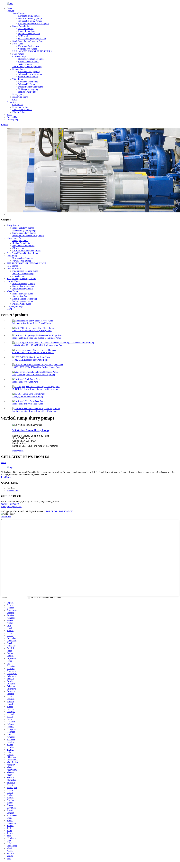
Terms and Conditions (22, 109)
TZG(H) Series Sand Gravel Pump (27, 396)
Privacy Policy (18, 112)
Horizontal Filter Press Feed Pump (27, 404)
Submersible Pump (26, 84)
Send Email (6, 516)
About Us (11, 102)
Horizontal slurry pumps (29, 16)
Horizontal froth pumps (28, 46)
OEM (14, 99)
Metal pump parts (25, 28)
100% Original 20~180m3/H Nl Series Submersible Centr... (38, 345)
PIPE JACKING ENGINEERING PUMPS (32, 51)
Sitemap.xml (12, 490)
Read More (6, 477)
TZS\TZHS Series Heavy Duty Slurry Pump (32, 330)
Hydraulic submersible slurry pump (33, 23)
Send (3, 462)
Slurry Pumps (18, 13)
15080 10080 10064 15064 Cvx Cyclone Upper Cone (36, 367)
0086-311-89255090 (10, 504)
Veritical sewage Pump (28, 76)
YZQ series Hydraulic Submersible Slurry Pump (33, 374)
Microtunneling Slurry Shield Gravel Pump (31, 323)
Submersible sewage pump (30, 74)
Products (10, 11)
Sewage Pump (18, 69)
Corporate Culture (20, 107)
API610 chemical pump (28, 61)
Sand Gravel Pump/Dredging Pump (28, 41)
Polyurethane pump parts (29, 33)
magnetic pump (25, 64)
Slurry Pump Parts (20, 26)
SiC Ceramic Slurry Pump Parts (32, 38)
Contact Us (12, 117)
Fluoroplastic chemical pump (31, 59)
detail (21, 451)
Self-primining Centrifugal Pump (26, 66)
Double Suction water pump (30, 87)
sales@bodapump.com (11, 506)
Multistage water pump (28, 89)
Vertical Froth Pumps (27, 49)
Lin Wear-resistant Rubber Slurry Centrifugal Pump (35, 411)
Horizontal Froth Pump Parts (25, 382)
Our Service (17, 104)
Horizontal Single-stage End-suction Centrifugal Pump (36, 338)
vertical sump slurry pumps (30, 18)
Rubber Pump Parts (26, 31)
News (9, 114)
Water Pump (17, 79)
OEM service (24, 36)
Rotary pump (18, 94)
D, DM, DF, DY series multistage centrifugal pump (35, 389)
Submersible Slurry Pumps (30, 21)
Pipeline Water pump (27, 92)
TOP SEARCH (66, 511)
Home (9, 8)
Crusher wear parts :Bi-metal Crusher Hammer (33, 352)
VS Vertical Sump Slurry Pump (30, 430)
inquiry (15, 451)
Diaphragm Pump (20, 97)
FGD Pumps (18, 54)
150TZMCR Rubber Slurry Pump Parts (30, 360)
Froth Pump (17, 43)
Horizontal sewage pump (29, 71)
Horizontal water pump (28, 81)
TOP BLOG (51, 511)
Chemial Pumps (19, 56)
